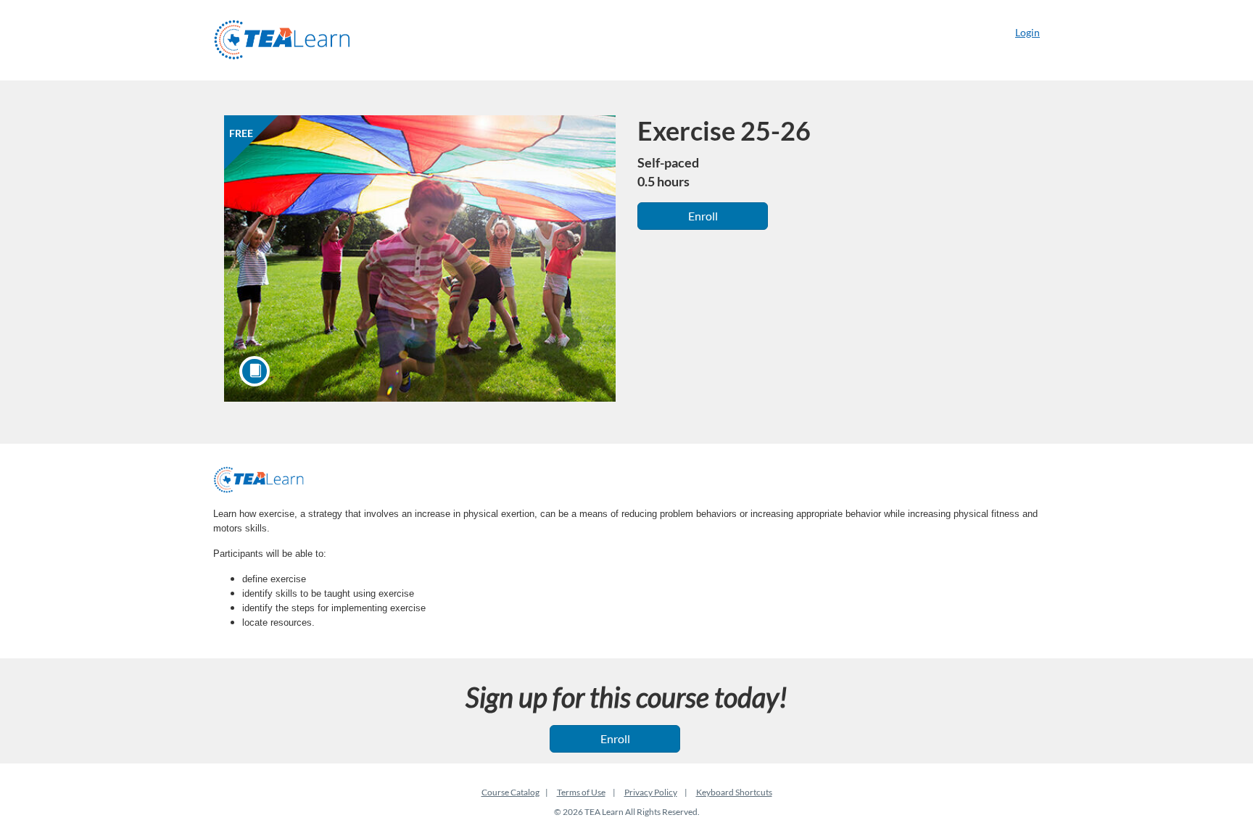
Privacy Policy (650, 792)
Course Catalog (510, 792)
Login (1027, 32)
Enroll (703, 216)
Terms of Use (581, 792)
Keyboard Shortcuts (734, 792)
